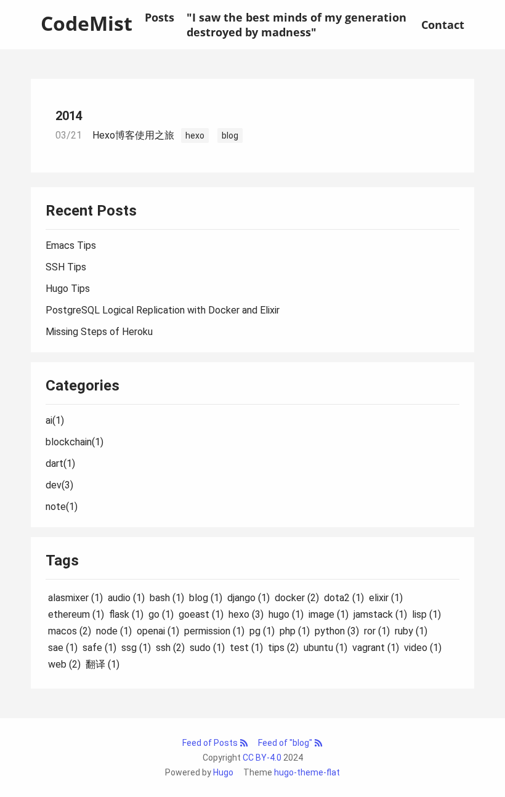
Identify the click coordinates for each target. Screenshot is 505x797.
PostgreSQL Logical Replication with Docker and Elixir (163, 310)
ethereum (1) (76, 614)
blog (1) (205, 598)
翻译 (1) (102, 664)
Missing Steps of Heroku (99, 332)
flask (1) (126, 614)
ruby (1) (411, 631)
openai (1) (158, 631)
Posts (159, 17)
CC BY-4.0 (262, 758)
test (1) (246, 647)
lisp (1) (426, 614)
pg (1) (262, 631)
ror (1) (377, 631)
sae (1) (63, 647)
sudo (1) (207, 647)
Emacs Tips (71, 245)
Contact (442, 24)
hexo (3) (246, 614)
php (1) (295, 631)
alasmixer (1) (75, 598)
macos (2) (69, 631)
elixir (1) (386, 598)
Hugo (223, 772)
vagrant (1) (375, 647)
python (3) (337, 631)
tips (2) (283, 647)
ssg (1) (136, 647)
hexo (194, 135)
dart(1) (60, 463)
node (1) (114, 631)
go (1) (161, 614)
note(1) (62, 506)
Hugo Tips (68, 288)
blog (230, 135)
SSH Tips (66, 267)
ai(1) (55, 420)
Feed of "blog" (286, 743)
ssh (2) (170, 647)
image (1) (329, 614)
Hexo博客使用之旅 (133, 135)
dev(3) (59, 485)
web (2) (64, 664)
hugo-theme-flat (307, 772)
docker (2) (297, 598)
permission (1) (214, 631)
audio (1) (126, 598)
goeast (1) (201, 614)
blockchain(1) (74, 442)
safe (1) (99, 647)
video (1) (423, 647)
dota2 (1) (344, 598)
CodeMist (86, 23)
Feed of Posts (211, 743)
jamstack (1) (380, 614)
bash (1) (167, 598)
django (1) (248, 598)
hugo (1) (286, 614)
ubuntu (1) (325, 647)
